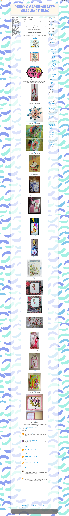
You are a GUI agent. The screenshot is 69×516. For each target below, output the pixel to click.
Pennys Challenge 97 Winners (53, 54)
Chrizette (34, 328)
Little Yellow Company (51, 128)
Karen (34, 122)
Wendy (26, 470)
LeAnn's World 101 (52, 122)
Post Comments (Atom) (31, 507)
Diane (34, 370)
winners (50, 146)
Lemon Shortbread (52, 125)
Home (13, 14)
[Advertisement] (34, 501)
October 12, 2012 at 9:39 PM (33, 456)
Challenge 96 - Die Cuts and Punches (53, 75)
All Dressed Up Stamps (51, 98)
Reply (26, 446)
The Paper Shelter (52, 142)
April (52, 85)
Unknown (26, 433)
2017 (51, 31)
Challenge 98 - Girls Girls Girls (53, 61)
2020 (51, 27)
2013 (51, 37)
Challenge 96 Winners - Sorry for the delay (53, 58)
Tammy (34, 256)
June (52, 82)
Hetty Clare (51, 116)
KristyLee (26, 440)
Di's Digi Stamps (52, 109)
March (52, 86)
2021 (51, 25)
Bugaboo (50, 101)
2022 (51, 24)
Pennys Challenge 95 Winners (53, 72)
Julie (34, 102)
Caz (34, 313)
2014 (51, 35)
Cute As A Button (52, 108)
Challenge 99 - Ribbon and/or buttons (53, 50)
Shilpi (34, 235)
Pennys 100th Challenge (53, 44)
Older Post (44, 505)
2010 (51, 92)
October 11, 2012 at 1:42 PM (33, 433)
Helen (34, 421)
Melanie (34, 194)
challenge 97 (27, 428)
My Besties (51, 131)
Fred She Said (51, 115)
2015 (51, 34)
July (52, 80)
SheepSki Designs (52, 136)
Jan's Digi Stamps (52, 117)
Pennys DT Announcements (53, 67)
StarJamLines (51, 141)
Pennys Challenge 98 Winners (53, 47)
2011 (51, 91)
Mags (34, 173)
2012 (51, 38)
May (52, 83)
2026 (51, 18)
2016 (51, 32)
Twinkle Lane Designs (51, 145)
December (53, 39)
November (53, 41)
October (52, 42)
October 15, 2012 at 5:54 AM (33, 462)
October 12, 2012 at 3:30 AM (31, 449)
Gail (25, 449)
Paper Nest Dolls (52, 132)
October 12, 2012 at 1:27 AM (33, 440)
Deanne (34, 349)
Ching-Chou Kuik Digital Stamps (52, 103)
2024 (51, 21)
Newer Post (24, 505)
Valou (34, 277)
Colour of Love (51, 104)
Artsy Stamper (51, 100)
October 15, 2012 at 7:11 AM (32, 470)
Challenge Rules (19, 14)
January (52, 89)
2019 (51, 28)
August (52, 79)
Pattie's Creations (52, 134)
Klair (34, 152)
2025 (51, 20)
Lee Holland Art (52, 124)
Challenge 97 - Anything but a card (53, 64)
